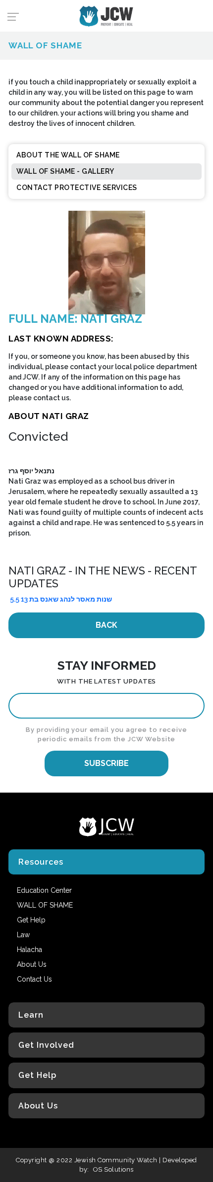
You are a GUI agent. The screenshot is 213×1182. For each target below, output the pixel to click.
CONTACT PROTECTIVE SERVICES (76, 187)
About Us (38, 1105)
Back (106, 625)
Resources (40, 862)
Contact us (34, 979)
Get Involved (46, 1045)
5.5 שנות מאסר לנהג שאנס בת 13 (61, 599)
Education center (44, 890)
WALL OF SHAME (45, 905)
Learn (31, 1015)
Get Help (37, 1075)
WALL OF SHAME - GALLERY (65, 171)
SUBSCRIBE (106, 763)
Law (23, 935)
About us (32, 964)
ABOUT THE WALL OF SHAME (68, 155)
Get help (31, 920)
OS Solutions (113, 1169)
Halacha (29, 949)
